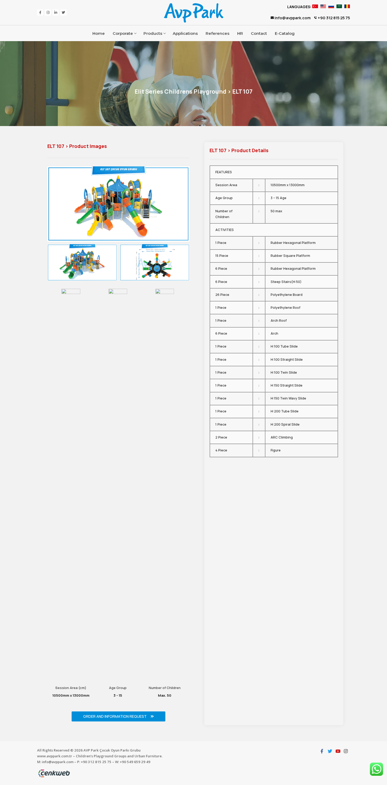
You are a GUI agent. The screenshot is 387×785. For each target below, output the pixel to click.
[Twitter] (63, 12)
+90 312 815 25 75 (333, 18)
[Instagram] (48, 12)
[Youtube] (337, 751)
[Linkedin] (56, 12)
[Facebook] (40, 12)
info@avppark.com (292, 18)
